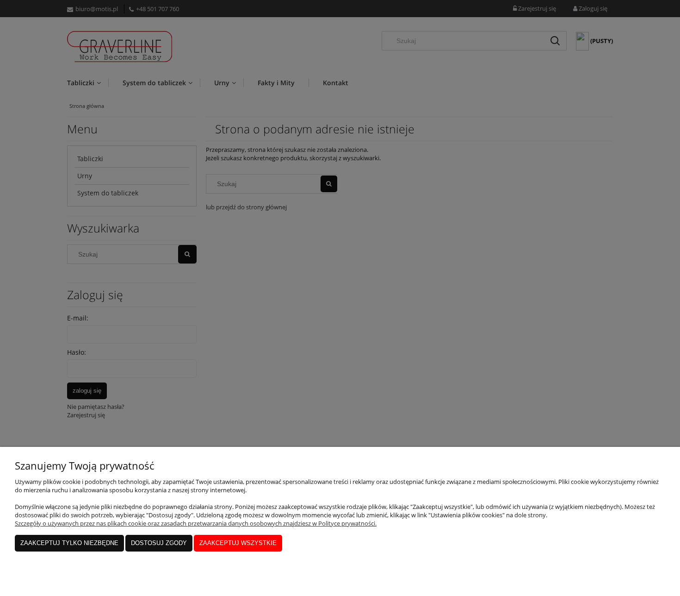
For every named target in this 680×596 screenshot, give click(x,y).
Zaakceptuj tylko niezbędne (69, 543)
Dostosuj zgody (159, 543)
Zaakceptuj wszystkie (238, 543)
